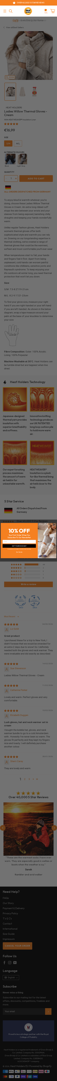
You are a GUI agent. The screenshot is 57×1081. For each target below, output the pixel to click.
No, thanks (19, 552)
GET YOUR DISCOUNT (19, 546)
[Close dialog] (54, 524)
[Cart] (52, 11)
